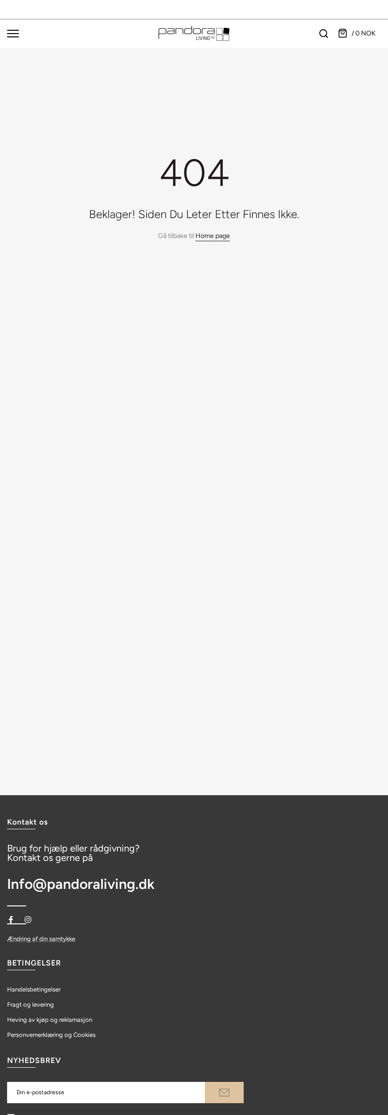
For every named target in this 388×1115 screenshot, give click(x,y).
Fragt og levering (30, 1004)
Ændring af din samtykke (41, 938)
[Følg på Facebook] (11, 919)
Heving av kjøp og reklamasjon (49, 1019)
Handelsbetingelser (34, 989)
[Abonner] (224, 1092)
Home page (212, 236)
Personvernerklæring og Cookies (51, 1034)
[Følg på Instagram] (28, 919)
